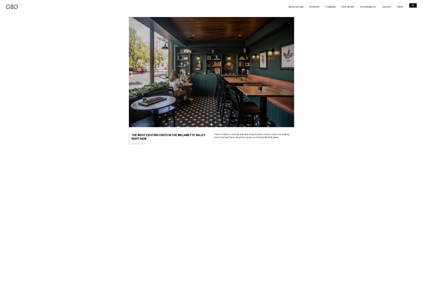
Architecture (296, 7)
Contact (387, 7)
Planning (331, 7)
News (400, 7)
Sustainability (368, 7)
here (275, 137)
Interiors (314, 7)
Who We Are (348, 7)
